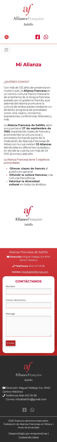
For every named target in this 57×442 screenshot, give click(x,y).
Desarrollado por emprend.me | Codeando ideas (29, 435)
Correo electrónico (16, 300)
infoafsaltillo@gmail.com (34, 271)
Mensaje (10, 313)
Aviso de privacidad (28, 427)
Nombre (10, 286)
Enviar (11, 343)
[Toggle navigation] (6, 50)
